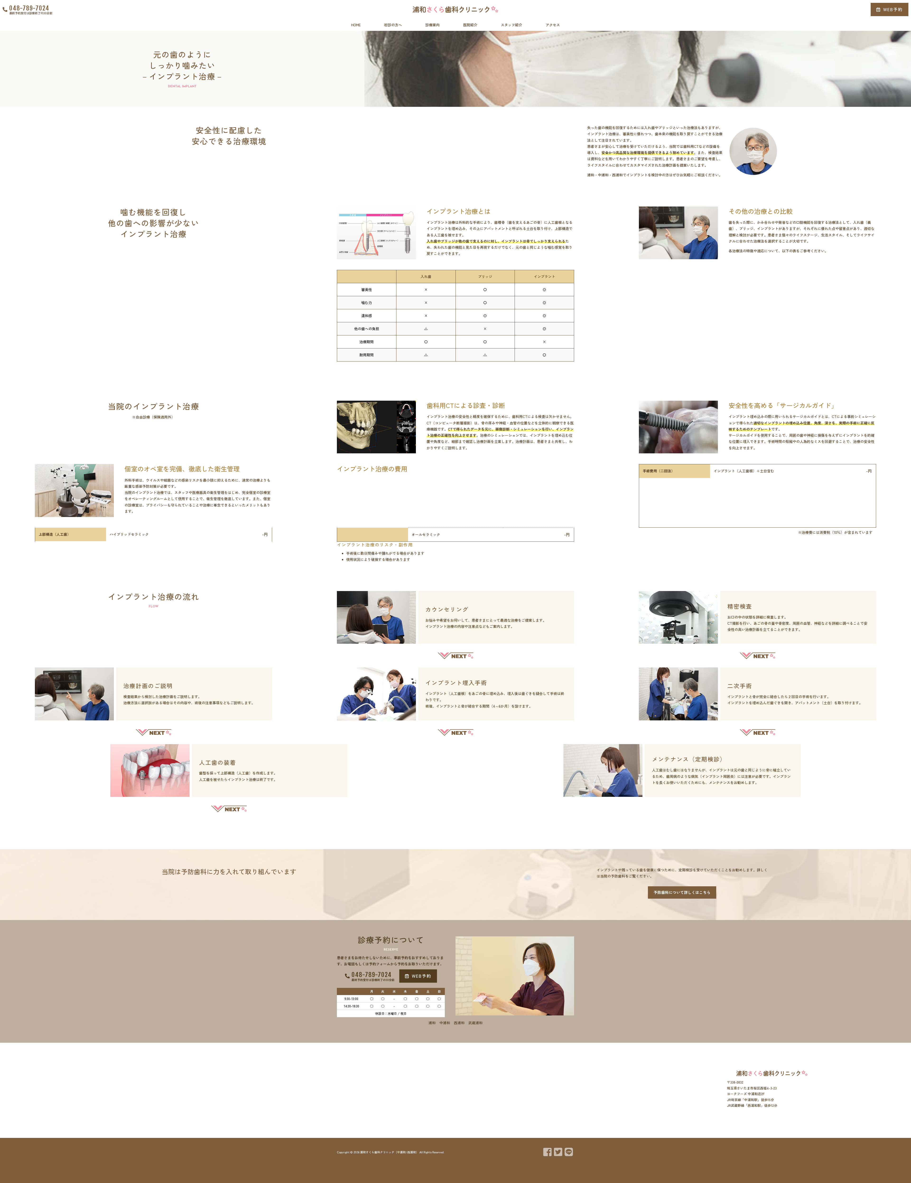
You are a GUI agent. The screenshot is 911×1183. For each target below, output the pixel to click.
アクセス (553, 24)
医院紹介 (470, 24)
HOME (356, 24)
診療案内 (432, 24)
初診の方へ (393, 24)
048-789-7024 (29, 8)
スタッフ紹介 (511, 24)
